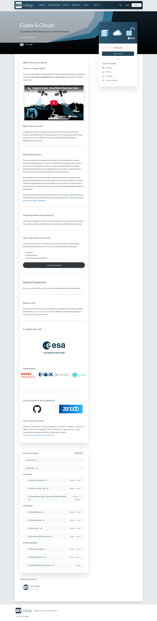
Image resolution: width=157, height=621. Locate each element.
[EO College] (26, 587)
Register (136, 5)
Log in (127, 5)
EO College (35, 586)
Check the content (54, 265)
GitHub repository (44, 311)
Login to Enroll (118, 54)
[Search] (120, 5)
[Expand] (25, 480)
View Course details (27, 37)
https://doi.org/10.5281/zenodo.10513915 (38, 435)
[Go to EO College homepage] (24, 4)
